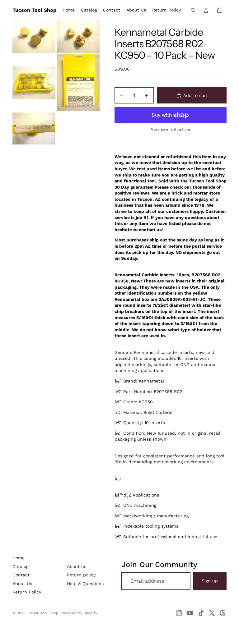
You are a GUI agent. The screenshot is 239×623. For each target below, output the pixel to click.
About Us (22, 583)
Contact (21, 574)
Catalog (20, 566)
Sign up (210, 580)
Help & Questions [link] (85, 583)
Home (18, 557)
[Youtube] (190, 613)
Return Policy (26, 591)
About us (76, 566)
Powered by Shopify (79, 613)
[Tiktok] (201, 613)
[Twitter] (212, 613)
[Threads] (223, 613)
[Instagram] (179, 613)
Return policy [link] (81, 574)
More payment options (171, 129)
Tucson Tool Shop (43, 613)
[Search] (193, 10)
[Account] (206, 10)
